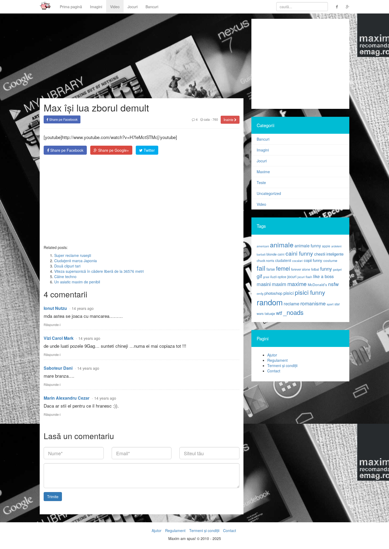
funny (326, 268)
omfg (260, 293)
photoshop (273, 293)
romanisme (313, 303)
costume (330, 260)
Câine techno (65, 276)
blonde (271, 254)
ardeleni (336, 246)
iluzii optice (278, 276)
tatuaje (270, 313)
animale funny (308, 246)
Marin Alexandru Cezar (66, 398)
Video (115, 6)
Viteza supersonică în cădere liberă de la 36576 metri (99, 271)
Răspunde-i (52, 324)
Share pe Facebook (63, 119)
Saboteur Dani (58, 368)
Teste (261, 182)
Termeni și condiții (282, 365)
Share (66, 150)
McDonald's (317, 284)
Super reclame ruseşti (72, 255)
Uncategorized (269, 193)
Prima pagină (71, 6)
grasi (266, 277)
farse (270, 269)
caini (281, 254)
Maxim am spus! (43, 6)
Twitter (149, 150)
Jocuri (133, 6)
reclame (291, 303)
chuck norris (265, 260)
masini (264, 283)
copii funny (313, 260)
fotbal (315, 269)
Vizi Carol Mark (59, 338)
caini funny (299, 253)
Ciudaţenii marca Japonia (75, 260)
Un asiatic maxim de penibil (77, 281)
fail (261, 268)
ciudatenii (283, 260)
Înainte (229, 119)
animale (281, 244)
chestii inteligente (328, 254)
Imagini (96, 6)
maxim (279, 283)
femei (283, 268)
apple (326, 246)
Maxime (263, 171)
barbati (261, 254)
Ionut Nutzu (55, 308)
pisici (288, 292)
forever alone (300, 269)
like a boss (323, 276)
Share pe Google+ (113, 150)
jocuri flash (304, 277)
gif (259, 276)
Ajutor (272, 355)
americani (263, 246)
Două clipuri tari (67, 266)
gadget (337, 269)
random (270, 301)
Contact (273, 370)
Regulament (277, 360)
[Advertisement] (141, 200)
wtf (279, 312)
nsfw (333, 284)
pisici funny (310, 292)
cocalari (297, 260)
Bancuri (152, 6)
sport (330, 304)
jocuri (291, 276)
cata (206, 119)
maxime (297, 284)
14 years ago (83, 308)
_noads (293, 312)
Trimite (52, 496)
